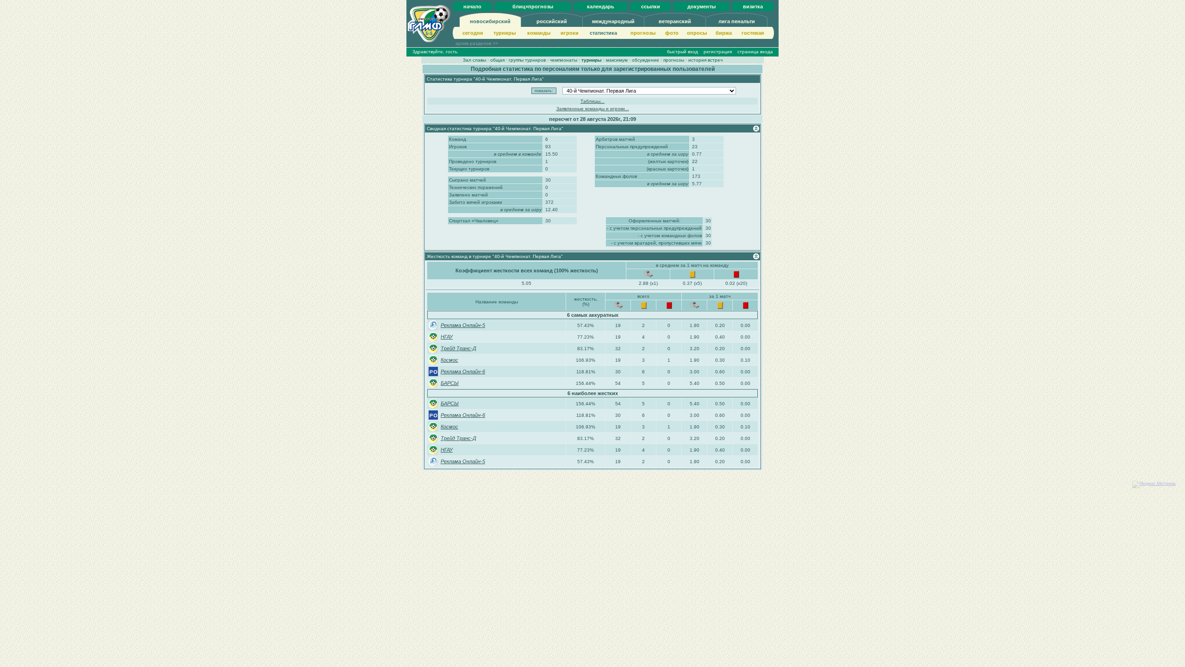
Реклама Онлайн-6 (463, 371)
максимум (617, 60)
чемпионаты (563, 60)
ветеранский (675, 21)
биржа (724, 33)
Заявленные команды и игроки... (592, 108)
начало (472, 6)
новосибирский (490, 21)
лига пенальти (736, 21)
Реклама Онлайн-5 (463, 325)
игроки (570, 33)
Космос (449, 360)
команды (538, 33)
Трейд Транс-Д (458, 348)
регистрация (718, 51)
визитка (753, 6)
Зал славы (474, 60)
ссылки (650, 6)
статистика (603, 33)
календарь (600, 6)
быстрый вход (682, 51)
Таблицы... (592, 101)
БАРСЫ (450, 383)
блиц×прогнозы (532, 6)
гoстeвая (753, 33)
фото (672, 33)
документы (701, 6)
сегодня (472, 33)
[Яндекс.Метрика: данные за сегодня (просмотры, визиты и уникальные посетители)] (1154, 484)
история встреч (705, 60)
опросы (697, 33)
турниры (504, 33)
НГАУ (447, 337)
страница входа (755, 51)
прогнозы (642, 33)
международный (613, 21)
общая (497, 60)
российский (551, 21)
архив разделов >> (477, 43)
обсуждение (645, 60)
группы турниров (527, 60)
